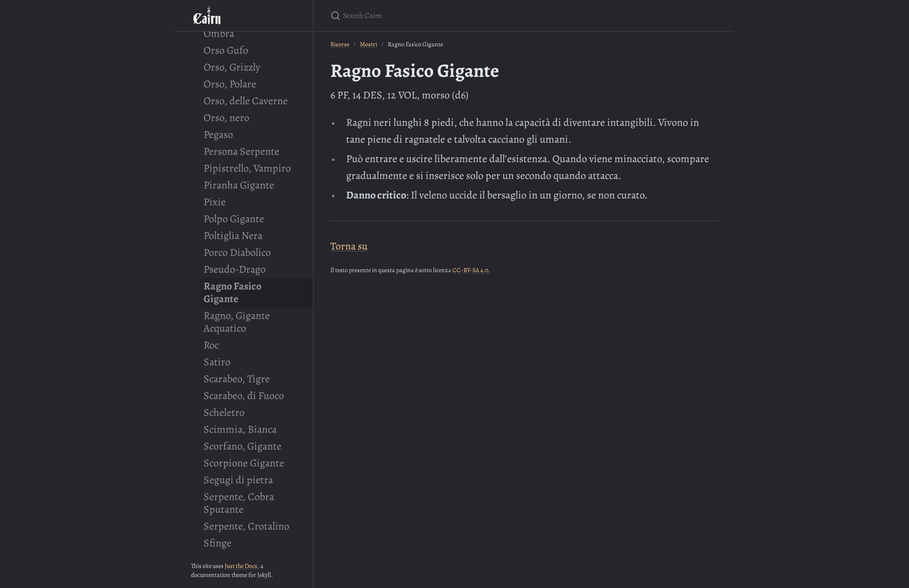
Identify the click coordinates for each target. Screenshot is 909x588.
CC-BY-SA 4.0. (471, 270)
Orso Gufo (226, 50)
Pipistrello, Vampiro (247, 168)
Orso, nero (226, 118)
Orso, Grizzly (232, 67)
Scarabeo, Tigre (237, 379)
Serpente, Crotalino (246, 526)
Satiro (217, 362)
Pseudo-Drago (235, 269)
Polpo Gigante (234, 219)
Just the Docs (241, 566)
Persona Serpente (241, 151)
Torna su (349, 246)
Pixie (215, 202)
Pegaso (218, 134)
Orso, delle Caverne (246, 101)
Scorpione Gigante (244, 463)
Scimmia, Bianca (240, 429)
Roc (211, 345)
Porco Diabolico (237, 252)
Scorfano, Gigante (242, 446)
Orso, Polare (230, 84)
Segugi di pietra (238, 480)
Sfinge (217, 543)
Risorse (339, 44)
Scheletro (224, 412)
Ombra (219, 33)
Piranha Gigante (239, 185)
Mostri (368, 44)
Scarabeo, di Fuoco (244, 395)
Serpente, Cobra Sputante (239, 503)
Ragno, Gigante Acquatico (237, 321)
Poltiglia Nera (233, 235)
